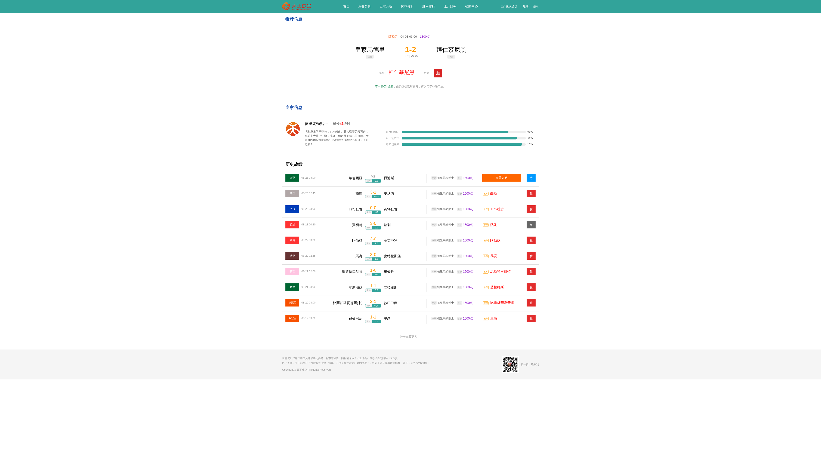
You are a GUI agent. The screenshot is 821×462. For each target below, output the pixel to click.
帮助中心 (471, 6)
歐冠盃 (292, 302)
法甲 (292, 255)
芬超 (292, 208)
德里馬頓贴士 (316, 123)
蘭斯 (493, 193)
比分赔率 (450, 6)
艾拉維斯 (497, 287)
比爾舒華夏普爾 (502, 303)
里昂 (493, 318)
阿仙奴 (495, 240)
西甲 (292, 177)
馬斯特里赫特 (500, 271)
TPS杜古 (497, 209)
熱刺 (493, 225)
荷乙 (292, 271)
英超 (292, 224)
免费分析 (364, 6)
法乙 (292, 193)
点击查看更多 (408, 336)
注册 (526, 6)
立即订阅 (502, 177)
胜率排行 (428, 6)
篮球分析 (407, 6)
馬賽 (493, 256)
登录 (536, 6)
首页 (346, 6)
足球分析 (385, 6)
